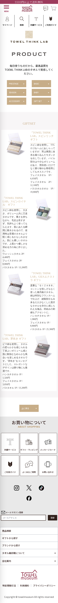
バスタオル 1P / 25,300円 (42, 329)
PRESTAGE (14, 83)
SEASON (12, 92)
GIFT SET (38, 101)
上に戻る (25, 408)
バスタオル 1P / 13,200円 (15, 267)
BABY (36, 92)
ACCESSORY (14, 101)
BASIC (36, 83)
